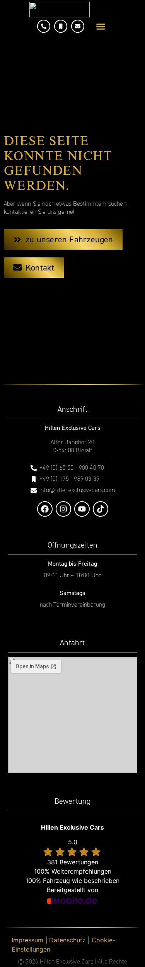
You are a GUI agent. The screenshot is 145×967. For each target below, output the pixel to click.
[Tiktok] (100, 509)
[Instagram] (63, 509)
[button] (100, 26)
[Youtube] (82, 509)
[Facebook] (45, 509)
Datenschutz (67, 940)
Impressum (27, 940)
